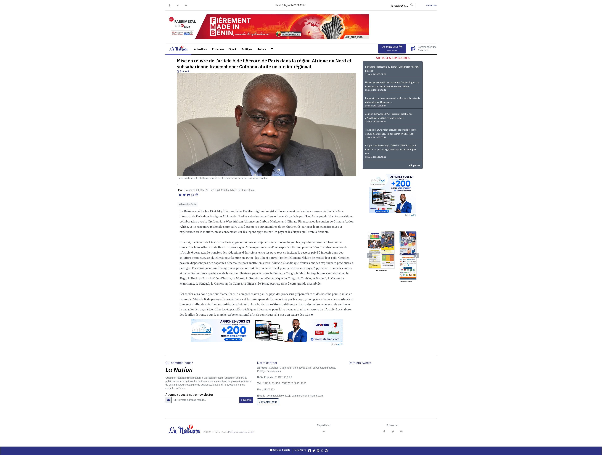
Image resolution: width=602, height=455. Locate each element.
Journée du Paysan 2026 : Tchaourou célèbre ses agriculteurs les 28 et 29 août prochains (388, 116)
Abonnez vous (390, 48)
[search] (411, 5)
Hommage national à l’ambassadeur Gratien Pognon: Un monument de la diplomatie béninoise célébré (392, 84)
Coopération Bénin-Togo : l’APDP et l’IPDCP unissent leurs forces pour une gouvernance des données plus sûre (390, 149)
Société (184, 71)
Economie (218, 49)
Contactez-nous (268, 401)
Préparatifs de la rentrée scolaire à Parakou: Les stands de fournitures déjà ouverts (392, 100)
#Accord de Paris (187, 204)
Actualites (200, 49)
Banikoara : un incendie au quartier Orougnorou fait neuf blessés (392, 68)
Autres (262, 49)
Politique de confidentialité (241, 432)
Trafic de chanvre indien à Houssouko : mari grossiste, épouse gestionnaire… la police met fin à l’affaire (391, 131)
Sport (232, 49)
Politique (246, 49)
